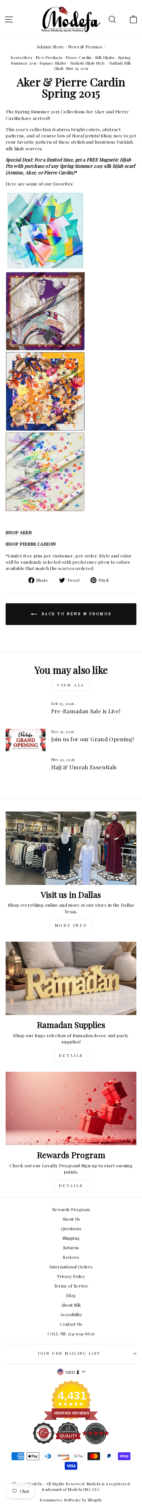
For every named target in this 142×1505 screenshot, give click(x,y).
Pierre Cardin (79, 57)
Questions (71, 1228)
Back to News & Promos (76, 613)
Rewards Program (71, 1209)
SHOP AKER (19, 532)
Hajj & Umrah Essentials (84, 767)
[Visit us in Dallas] (71, 848)
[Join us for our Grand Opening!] (26, 740)
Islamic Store (50, 46)
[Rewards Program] (71, 1108)
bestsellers (21, 57)
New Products (49, 57)
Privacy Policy (71, 1276)
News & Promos (85, 46)
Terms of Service (71, 1286)
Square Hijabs (53, 63)
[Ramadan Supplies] (71, 978)
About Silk (71, 1305)
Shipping (71, 1238)
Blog (71, 1295)
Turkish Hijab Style (88, 63)
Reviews (71, 1257)
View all (71, 685)
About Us (71, 1219)
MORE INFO (71, 925)
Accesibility (71, 1314)
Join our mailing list (69, 1353)
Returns (71, 1247)
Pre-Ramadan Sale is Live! (86, 711)
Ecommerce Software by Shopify (71, 1499)
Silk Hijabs (105, 57)
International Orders (71, 1266)
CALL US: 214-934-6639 (71, 1333)
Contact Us (71, 1324)
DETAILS (71, 1055)
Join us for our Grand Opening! (92, 739)
